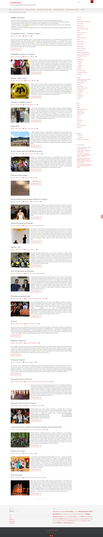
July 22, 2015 (19, 128)
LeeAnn (13, 56)
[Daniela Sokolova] (102, 216)
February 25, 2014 (20, 381)
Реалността (79, 68)
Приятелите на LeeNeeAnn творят (83, 54)
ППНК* (78, 39)
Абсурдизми (80, 61)
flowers (77, 511)
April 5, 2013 (19, 477)
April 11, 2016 (19, 56)
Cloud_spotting (69, 511)
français (81, 511)
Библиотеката (79, 114)
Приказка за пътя (80, 46)
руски (73, 522)
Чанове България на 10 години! (22, 223)
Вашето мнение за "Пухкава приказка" (84, 21)
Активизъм (80, 63)
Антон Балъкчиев (80, 86)
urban (85, 516)
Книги (86, 518)
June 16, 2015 (19, 177)
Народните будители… (19, 341)
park (77, 516)
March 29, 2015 (20, 249)
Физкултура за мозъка (81, 70)
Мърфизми (79, 66)
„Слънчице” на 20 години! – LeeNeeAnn (84, 147)
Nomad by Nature (80, 111)
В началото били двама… (20, 175)
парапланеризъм (67, 522)
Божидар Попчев (55, 518)
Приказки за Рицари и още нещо (83, 52)
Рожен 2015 (15, 126)
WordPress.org (11, 523)
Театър (72, 520)
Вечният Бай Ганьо (81, 50)
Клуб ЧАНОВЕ (80, 91)
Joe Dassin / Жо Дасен (79, 514)
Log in (10, 517)
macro (63, 516)
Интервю (34, 201)
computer (74, 511)
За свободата (80, 65)
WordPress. (54, 532)
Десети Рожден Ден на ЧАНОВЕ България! (26, 151)
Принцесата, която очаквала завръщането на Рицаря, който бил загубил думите (84, 161)
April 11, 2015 (19, 225)
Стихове (69, 520)
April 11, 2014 (19, 362)
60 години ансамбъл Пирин (20, 296)
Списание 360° (79, 97)
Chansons (55, 511)
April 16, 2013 (19, 453)
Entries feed (11, 519)
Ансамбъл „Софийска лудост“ (21, 102)
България (60, 518)
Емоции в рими (80, 27)
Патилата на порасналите (81, 37)
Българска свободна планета (82, 88)
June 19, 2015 (19, 153)
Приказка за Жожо (80, 41)
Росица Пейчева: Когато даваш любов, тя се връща (29, 199)
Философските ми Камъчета (82, 72)
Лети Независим (80, 95)
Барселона (90, 516)
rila (80, 516)
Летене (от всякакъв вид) (81, 32)
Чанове (33, 56)
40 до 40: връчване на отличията (22, 271)
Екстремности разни (70, 518)
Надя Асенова (57, 520)
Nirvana (51, 532)
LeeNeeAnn (15, 2)
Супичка (78, 123)
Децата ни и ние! (80, 23)
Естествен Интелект (80, 89)
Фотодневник (79, 74)
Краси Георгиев (90, 518)
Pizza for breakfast (80, 82)
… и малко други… (80, 135)
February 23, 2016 (20, 80)
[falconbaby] (102, 217)
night (74, 516)
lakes (84, 514)
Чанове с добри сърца (18, 78)
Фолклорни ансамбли (41, 298)
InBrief (78, 107)
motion (68, 516)
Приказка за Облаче (80, 43)
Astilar (78, 105)
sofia (82, 516)
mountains (71, 516)
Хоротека (38, 201)
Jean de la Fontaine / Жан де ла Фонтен (67, 514)
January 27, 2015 (20, 273)
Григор (78, 118)
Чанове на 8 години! (18, 451)
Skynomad (79, 84)
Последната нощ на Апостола (21, 379)
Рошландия (79, 121)
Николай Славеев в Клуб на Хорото (23, 403)
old (76, 516)
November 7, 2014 (20, 323)
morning (65, 516)
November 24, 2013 (20, 405)
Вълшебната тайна (80, 152)
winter (87, 516)
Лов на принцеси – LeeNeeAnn (82, 153)
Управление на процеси (78, 520)
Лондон (54, 520)
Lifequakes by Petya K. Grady (82, 109)
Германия (65, 518)
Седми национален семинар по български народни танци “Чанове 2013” (36, 427)
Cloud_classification (61, 511)
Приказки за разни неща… (82, 48)
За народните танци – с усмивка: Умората (25, 34)
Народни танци (27, 56)
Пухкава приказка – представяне (83, 139)
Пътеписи (79, 57)
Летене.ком (79, 93)
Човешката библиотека (81, 125)
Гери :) (78, 116)
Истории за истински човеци (82, 28)
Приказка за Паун (80, 45)
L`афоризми (79, 19)
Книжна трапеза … (80, 120)
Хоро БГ (78, 98)
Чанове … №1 (15, 247)
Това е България (16, 475)
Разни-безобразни (80, 59)
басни (62, 522)
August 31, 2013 (20, 429)
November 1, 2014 (20, 343)
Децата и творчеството (82, 148)
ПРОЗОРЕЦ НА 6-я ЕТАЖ (82, 55)
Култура (27, 298)
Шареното (79, 127)
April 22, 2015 (19, 201)
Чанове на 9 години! (18, 360)
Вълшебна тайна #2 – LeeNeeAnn (83, 150)
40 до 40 (14, 321)
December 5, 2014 (20, 298)
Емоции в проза (27, 104)
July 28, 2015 (19, 104)
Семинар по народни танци (38, 429)
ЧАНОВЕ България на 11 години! (22, 54)
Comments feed (12, 521)
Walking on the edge (80, 112)
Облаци (78, 36)
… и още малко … (80, 137)
